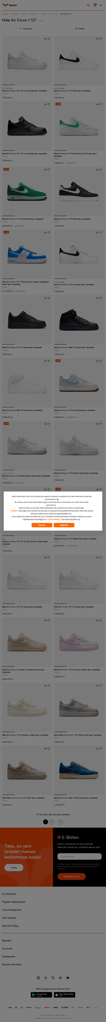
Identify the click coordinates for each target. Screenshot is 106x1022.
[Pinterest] (60, 977)
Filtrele (81, 28)
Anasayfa (5, 14)
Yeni (3, 539)
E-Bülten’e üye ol (72, 876)
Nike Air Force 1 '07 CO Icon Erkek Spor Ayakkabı (24, 91)
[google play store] (41, 995)
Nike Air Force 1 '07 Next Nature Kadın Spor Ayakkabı (26, 476)
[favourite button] (48, 38)
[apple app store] (64, 995)
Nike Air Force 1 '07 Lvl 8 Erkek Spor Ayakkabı (22, 219)
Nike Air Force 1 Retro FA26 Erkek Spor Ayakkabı (76, 798)
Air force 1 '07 (66, 14)
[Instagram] (38, 977)
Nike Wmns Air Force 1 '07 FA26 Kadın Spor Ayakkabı (78, 735)
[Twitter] (53, 977)
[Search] (88, 5)
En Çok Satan (7, 88)
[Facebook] (45, 977)
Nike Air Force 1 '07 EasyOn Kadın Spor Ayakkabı (76, 473)
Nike (23, 14)
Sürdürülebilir (7, 473)
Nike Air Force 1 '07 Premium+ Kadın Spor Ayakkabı (77, 670)
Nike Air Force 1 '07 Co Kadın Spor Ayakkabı (74, 284)
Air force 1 (54, 14)
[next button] (66, 821)
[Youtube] (67, 977)
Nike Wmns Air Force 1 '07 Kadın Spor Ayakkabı (23, 798)
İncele (14, 867)
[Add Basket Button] (45, 38)
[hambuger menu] (101, 5)
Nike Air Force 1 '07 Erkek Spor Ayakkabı (72, 91)
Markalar (15, 14)
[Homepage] (9, 5)
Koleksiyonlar (33, 14)
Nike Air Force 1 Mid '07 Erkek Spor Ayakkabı (74, 347)
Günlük (44, 14)
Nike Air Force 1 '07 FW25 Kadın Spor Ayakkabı (75, 539)
